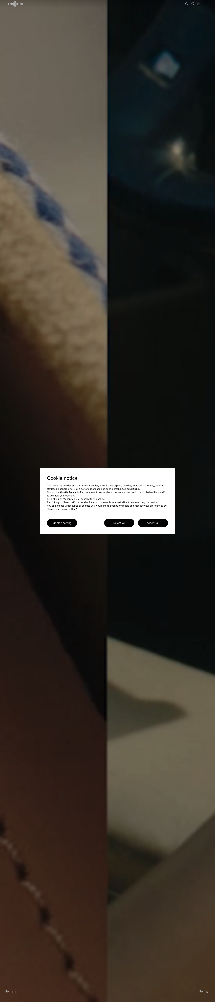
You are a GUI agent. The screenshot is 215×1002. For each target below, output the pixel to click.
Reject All (119, 523)
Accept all (152, 523)
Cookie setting (62, 523)
